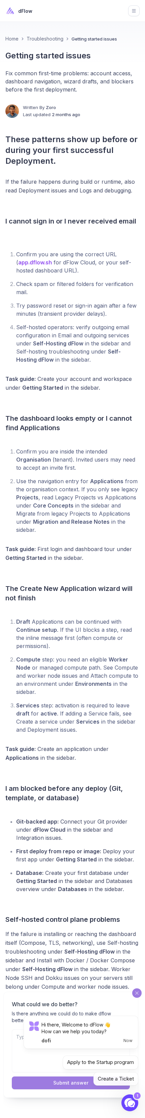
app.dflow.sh (35, 262)
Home (12, 39)
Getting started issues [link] (94, 39)
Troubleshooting (45, 39)
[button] (129, 1102)
